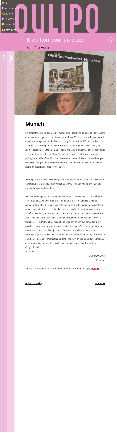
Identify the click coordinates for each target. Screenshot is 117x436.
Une (4, 2)
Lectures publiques (14, 8)
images (95, 268)
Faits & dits (9, 24)
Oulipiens (7, 13)
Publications (9, 19)
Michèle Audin (38, 48)
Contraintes (9, 29)
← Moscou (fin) (33, 283)
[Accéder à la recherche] (111, 40)
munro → (100, 283)
